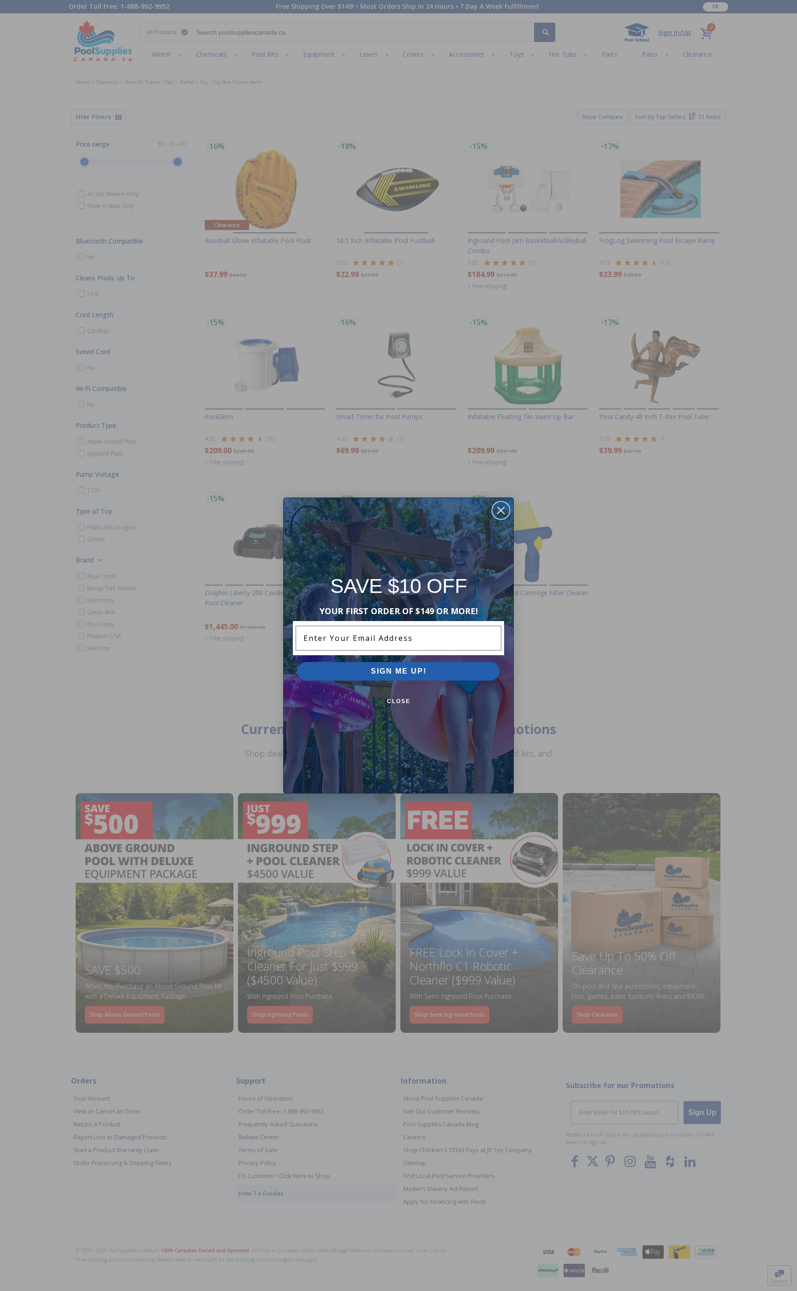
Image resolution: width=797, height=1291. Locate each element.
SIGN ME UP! (399, 671)
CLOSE (398, 701)
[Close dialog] (501, 510)
